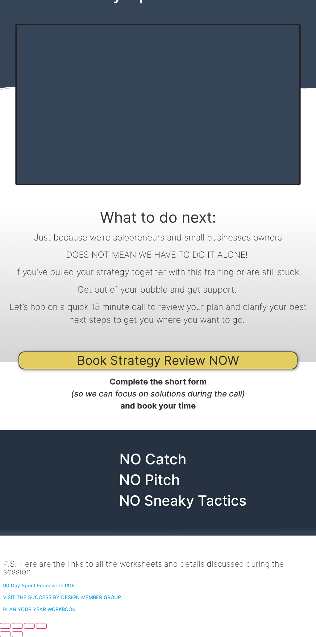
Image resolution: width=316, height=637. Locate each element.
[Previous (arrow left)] (5, 634)
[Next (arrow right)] (17, 634)
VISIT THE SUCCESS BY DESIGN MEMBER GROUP (62, 597)
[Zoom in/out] (5, 626)
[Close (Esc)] (41, 626)
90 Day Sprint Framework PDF (38, 585)
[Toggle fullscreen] (17, 626)
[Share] (29, 626)
